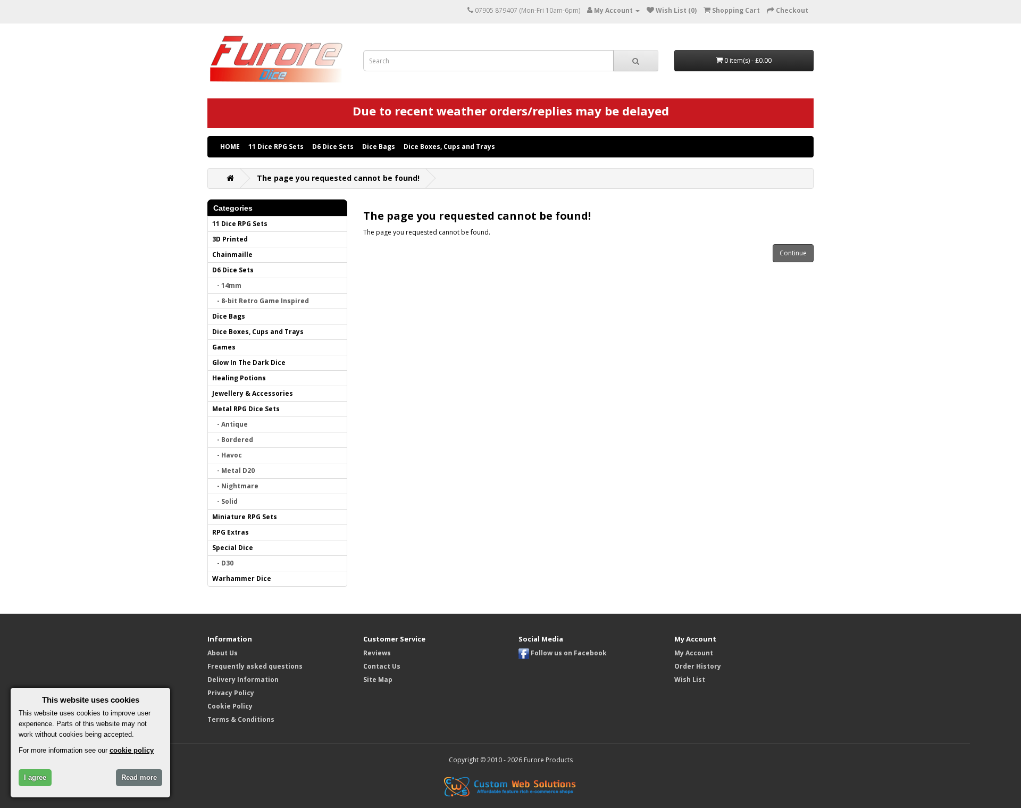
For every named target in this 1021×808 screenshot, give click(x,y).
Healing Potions (239, 377)
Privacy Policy (230, 692)
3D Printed (230, 239)
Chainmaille (232, 254)
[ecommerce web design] (510, 785)
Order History (697, 666)
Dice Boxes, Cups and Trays (449, 146)
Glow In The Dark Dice (249, 362)
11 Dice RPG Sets (276, 146)
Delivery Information (243, 679)
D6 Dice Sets (333, 146)
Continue (793, 252)
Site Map (377, 679)
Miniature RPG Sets (244, 516)
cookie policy (132, 750)
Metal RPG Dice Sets (246, 408)
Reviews (377, 652)
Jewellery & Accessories (252, 393)
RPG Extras (230, 532)
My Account (693, 652)
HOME (230, 146)
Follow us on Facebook (568, 652)
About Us (222, 652)
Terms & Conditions (240, 719)
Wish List (689, 679)
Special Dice (232, 547)
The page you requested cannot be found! (338, 178)
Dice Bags (378, 146)
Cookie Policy (230, 706)
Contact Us (381, 666)
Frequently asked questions (255, 666)
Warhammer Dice (241, 578)
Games (224, 347)
